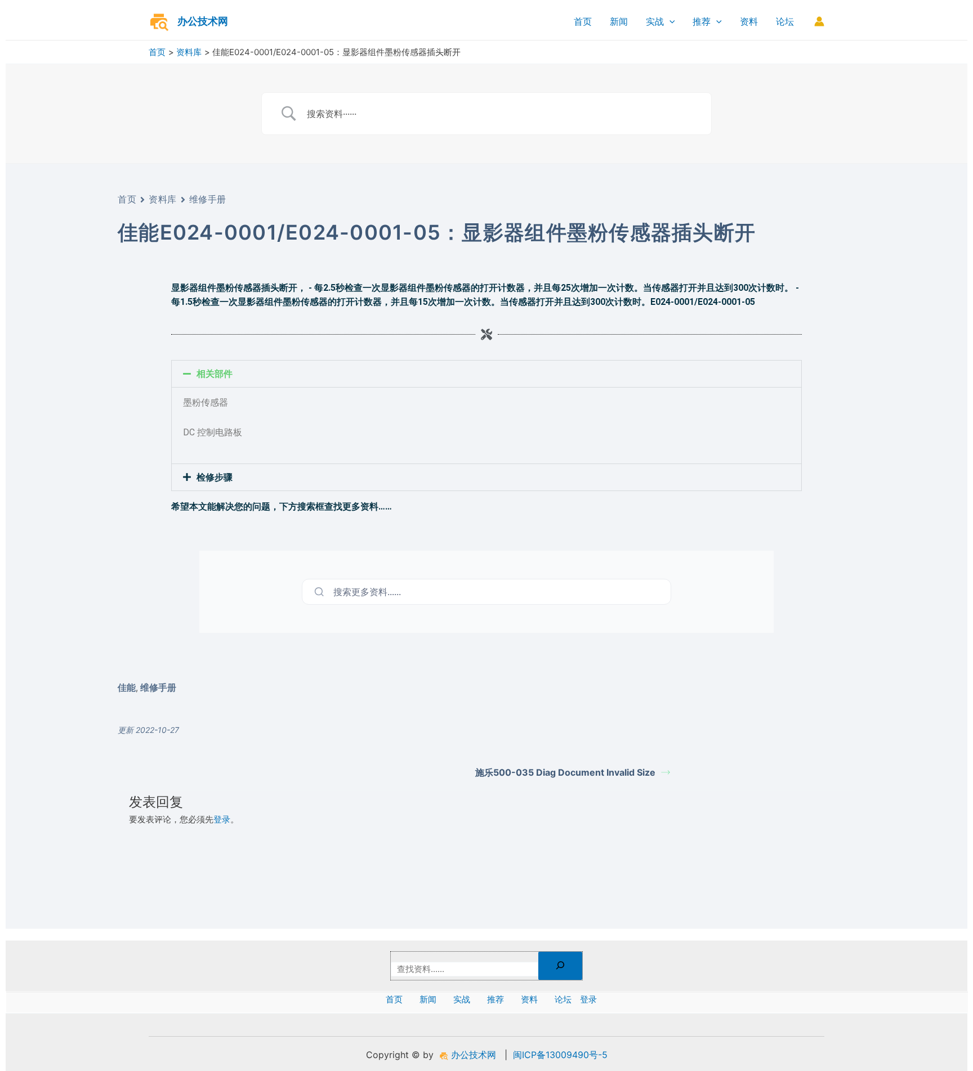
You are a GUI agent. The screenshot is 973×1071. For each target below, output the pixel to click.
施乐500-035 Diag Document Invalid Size (565, 772)
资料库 (163, 199)
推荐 (702, 21)
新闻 (619, 21)
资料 (749, 21)
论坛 (785, 21)
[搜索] (560, 966)
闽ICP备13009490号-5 (560, 1054)
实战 (655, 21)
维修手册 (207, 199)
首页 (583, 21)
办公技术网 (202, 21)
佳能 (127, 687)
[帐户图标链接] (819, 21)
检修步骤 (215, 477)
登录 (221, 819)
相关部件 (215, 373)
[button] (486, 374)
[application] (669, 21)
